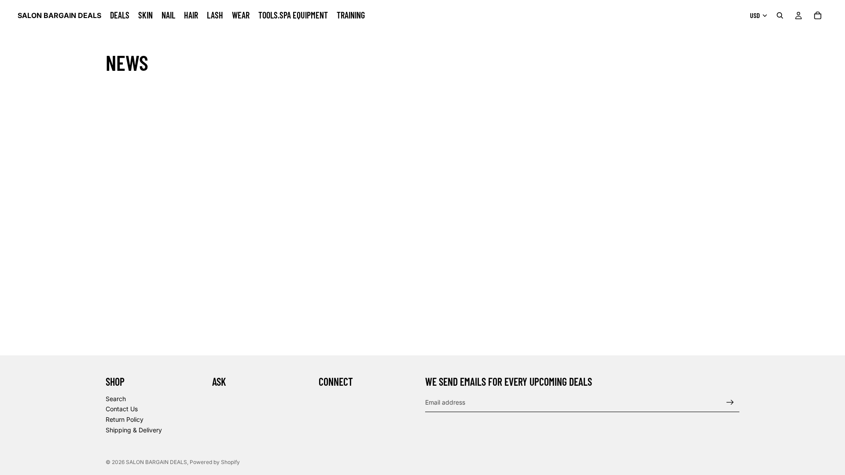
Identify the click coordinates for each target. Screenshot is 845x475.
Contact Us (122, 409)
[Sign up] (730, 402)
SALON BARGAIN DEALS (156, 462)
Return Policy (124, 419)
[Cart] (817, 15)
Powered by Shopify (215, 462)
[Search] (780, 15)
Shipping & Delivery (134, 430)
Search (116, 398)
